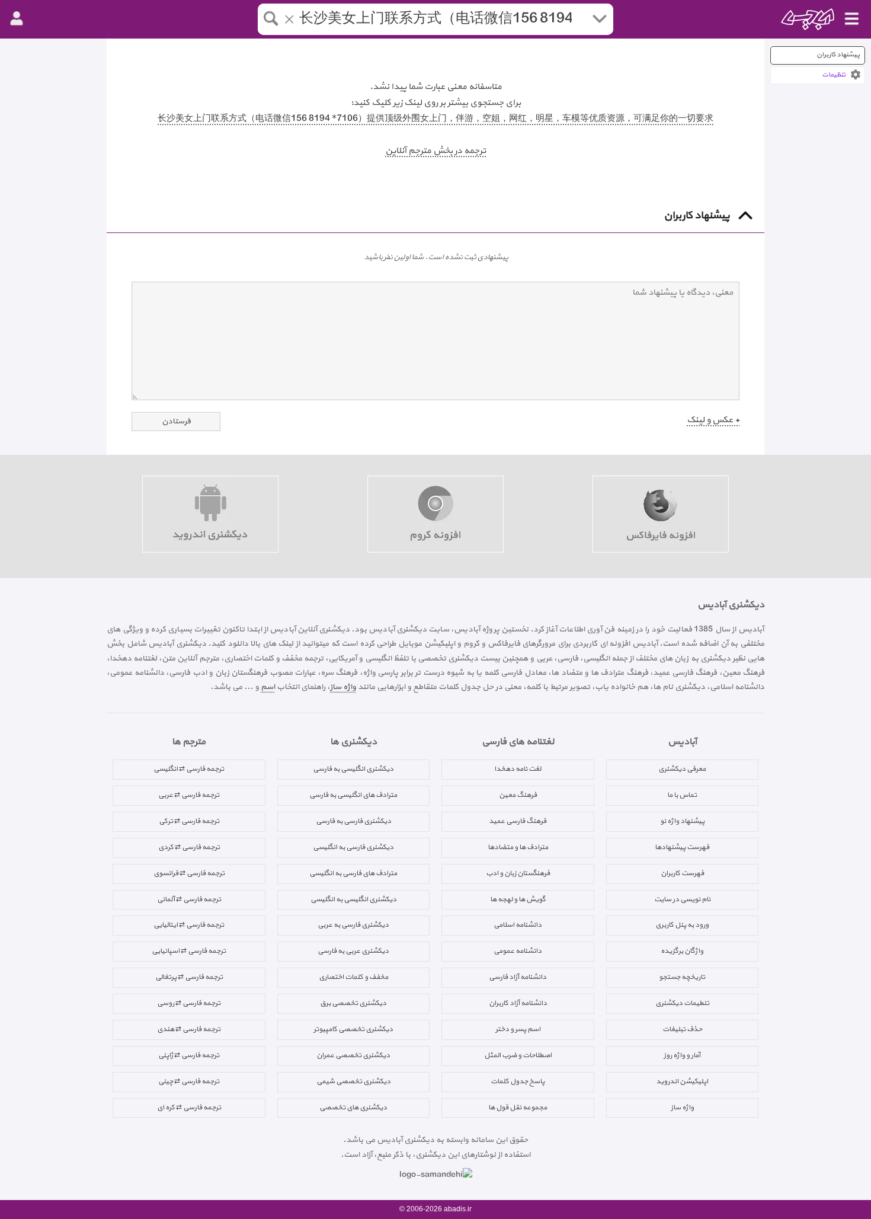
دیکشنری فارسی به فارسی (353, 821)
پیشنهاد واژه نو (682, 821)
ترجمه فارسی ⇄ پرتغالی (189, 977)
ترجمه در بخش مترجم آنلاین (435, 151)
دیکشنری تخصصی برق (353, 1003)
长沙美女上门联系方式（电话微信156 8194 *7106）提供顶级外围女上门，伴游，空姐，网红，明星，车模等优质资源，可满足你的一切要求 (435, 119)
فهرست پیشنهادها (682, 847)
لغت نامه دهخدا (517, 769)
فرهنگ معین (518, 795)
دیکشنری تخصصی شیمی (353, 1081)
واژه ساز (343, 687)
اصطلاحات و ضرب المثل (518, 1055)
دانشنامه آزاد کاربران (518, 1003)
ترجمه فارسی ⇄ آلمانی (189, 899)
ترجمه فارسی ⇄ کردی (189, 847)
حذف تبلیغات (682, 1029)
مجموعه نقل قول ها (517, 1107)
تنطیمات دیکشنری (682, 1003)
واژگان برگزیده (682, 951)
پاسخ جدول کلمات (518, 1081)
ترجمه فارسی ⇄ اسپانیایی (189, 951)
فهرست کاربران (682, 873)
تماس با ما (682, 795)
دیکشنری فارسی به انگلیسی (353, 847)
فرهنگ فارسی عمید (517, 821)
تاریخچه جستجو (682, 977)
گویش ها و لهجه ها (518, 899)
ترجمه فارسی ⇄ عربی (188, 795)
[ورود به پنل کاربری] (17, 19)
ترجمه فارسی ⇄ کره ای (189, 1107)
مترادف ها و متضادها (518, 847)
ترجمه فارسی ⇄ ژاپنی (188, 1055)
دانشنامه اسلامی (518, 925)
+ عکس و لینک (713, 420)
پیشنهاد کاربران (838, 55)
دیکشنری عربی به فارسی (353, 951)
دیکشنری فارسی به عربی (353, 925)
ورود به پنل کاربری (682, 925)
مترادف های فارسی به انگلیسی (353, 873)
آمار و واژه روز (682, 1055)
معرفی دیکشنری (682, 769)
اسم (268, 687)
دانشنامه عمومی (518, 951)
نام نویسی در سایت (682, 899)
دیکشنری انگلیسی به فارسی (353, 769)
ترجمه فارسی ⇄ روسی (188, 1003)
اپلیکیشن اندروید (682, 1081)
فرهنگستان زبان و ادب (518, 873)
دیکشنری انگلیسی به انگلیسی (353, 899)
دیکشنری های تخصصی (353, 1107)
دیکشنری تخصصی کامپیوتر (353, 1029)
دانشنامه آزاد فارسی (517, 977)
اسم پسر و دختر (517, 1029)
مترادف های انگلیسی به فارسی (353, 795)
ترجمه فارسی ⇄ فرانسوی (189, 873)
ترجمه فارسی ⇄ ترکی (189, 821)
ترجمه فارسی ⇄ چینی (188, 1081)
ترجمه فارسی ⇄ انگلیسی (188, 769)
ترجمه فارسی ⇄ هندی (188, 1029)
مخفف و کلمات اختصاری (353, 977)
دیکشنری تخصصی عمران (353, 1055)
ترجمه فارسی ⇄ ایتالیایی (188, 925)
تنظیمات (834, 75)
